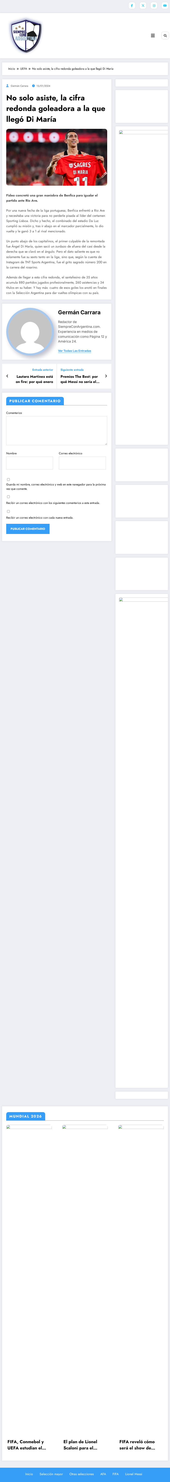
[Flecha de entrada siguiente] (106, 376)
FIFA (116, 1474)
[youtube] (165, 5)
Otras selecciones (81, 1474)
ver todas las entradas (74, 350)
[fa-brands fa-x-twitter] (143, 5)
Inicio (29, 1474)
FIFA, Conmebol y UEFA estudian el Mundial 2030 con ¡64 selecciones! (26, 1445)
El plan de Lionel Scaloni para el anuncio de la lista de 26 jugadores (84, 1445)
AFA (103, 1474)
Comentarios (14, 413)
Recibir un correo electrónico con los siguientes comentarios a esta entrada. (53, 503)
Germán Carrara (19, 86)
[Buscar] (165, 35)
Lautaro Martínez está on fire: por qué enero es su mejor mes (34, 379)
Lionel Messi (133, 1474)
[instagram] (154, 5)
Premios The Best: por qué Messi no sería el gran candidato (79, 379)
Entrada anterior (42, 370)
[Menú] (152, 36)
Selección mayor (51, 1474)
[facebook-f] (132, 5)
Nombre (11, 453)
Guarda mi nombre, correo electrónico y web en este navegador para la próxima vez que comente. (56, 486)
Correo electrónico (70, 453)
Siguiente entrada (72, 370)
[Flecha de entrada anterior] (7, 376)
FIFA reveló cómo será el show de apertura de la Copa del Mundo (139, 1445)
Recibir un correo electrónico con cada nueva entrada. (39, 518)
